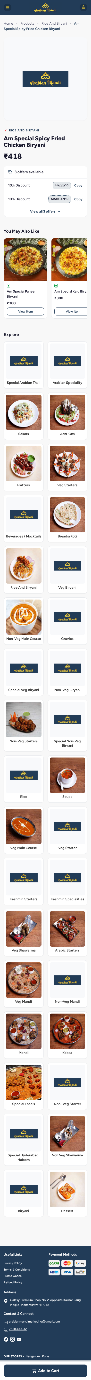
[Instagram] (12, 1339)
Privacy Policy (13, 1263)
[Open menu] (7, 7)
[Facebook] (6, 1339)
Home (8, 23)
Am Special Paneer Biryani (21, 294)
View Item (25, 311)
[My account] (83, 7)
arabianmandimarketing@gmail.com (34, 1321)
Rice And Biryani (54, 23)
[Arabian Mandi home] (45, 7)
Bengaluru (33, 1356)
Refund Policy (13, 1282)
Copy (78, 185)
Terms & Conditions (17, 1269)
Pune (45, 1356)
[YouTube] (19, 1339)
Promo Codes (13, 1276)
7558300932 (18, 1329)
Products (27, 23)
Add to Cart (48, 1370)
